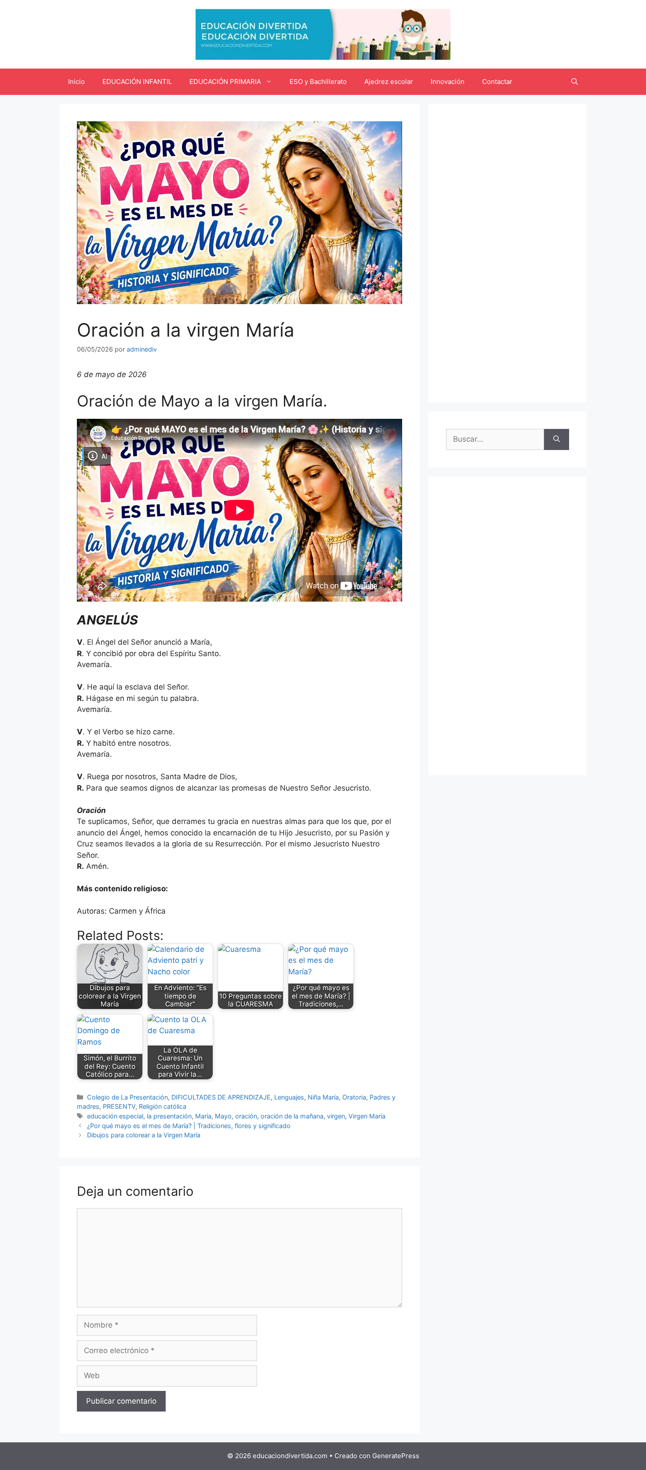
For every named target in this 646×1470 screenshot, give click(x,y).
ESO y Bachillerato (318, 81)
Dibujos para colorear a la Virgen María (143, 1135)
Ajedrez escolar (388, 81)
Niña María (323, 1097)
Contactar (497, 81)
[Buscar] (556, 439)
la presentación (169, 1116)
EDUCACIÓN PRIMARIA (225, 81)
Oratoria (354, 1097)
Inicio (76, 81)
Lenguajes (289, 1097)
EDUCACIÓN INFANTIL (137, 81)
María (203, 1116)
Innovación (448, 81)
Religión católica (162, 1106)
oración (246, 1116)
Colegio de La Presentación (127, 1097)
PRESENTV (119, 1106)
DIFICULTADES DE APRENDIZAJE (221, 1097)
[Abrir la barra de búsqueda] (575, 82)
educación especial (115, 1116)
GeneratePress (395, 1456)
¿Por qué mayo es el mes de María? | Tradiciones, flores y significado (188, 1125)
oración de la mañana (292, 1116)
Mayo (223, 1116)
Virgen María (366, 1116)
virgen (336, 1116)
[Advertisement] (507, 253)
